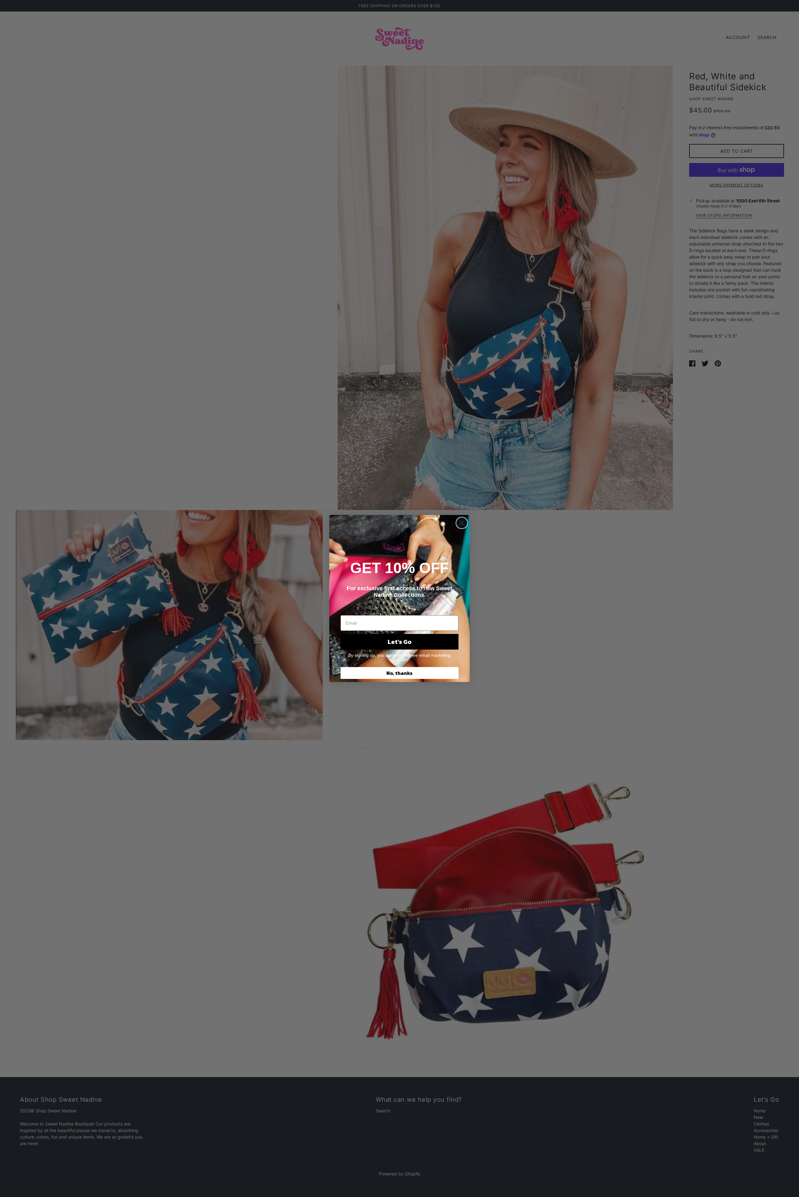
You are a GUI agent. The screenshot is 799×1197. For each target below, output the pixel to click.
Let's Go (400, 641)
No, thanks (399, 673)
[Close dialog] (461, 522)
